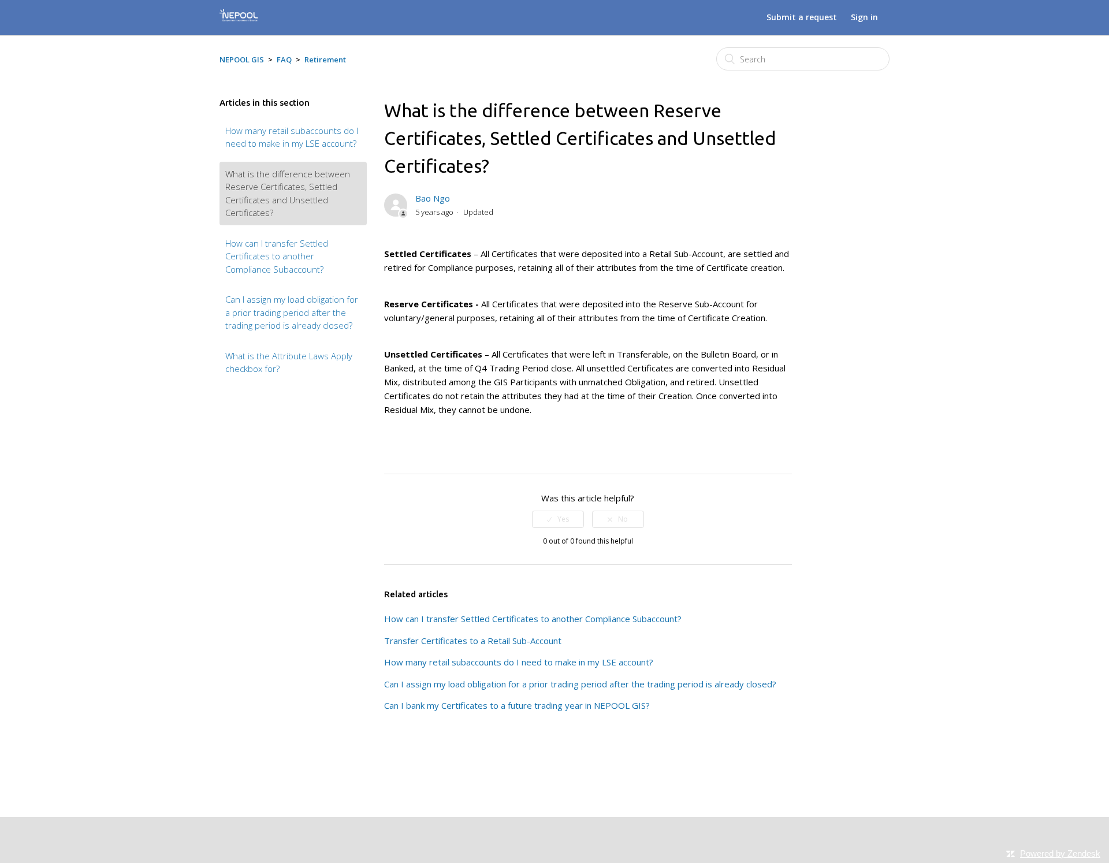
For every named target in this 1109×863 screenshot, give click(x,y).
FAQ (284, 59)
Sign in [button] (864, 17)
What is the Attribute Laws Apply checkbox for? (288, 362)
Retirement (325, 59)
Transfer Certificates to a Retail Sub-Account (472, 640)
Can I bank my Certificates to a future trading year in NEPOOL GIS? (517, 705)
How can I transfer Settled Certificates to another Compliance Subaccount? (276, 256)
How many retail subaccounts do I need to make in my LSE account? (291, 137)
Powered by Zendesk (1060, 853)
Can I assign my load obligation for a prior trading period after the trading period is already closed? (291, 312)
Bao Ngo (432, 198)
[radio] (558, 519)
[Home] (238, 19)
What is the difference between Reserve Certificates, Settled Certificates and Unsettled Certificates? (287, 193)
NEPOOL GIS (241, 59)
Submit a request (801, 17)
